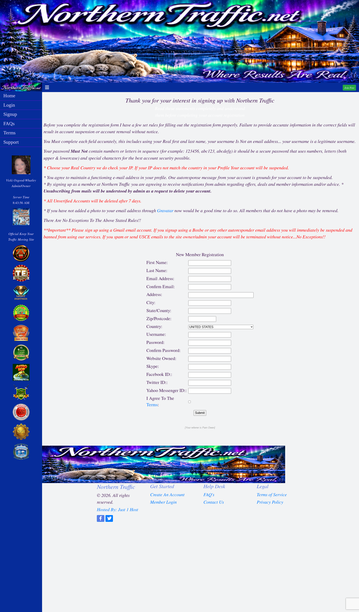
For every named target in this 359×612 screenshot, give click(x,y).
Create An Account (167, 494)
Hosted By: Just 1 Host (117, 509)
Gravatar (165, 210)
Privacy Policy (270, 502)
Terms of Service (272, 494)
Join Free (349, 87)
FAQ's (208, 494)
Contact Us (213, 502)
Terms (152, 405)
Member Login (163, 502)
